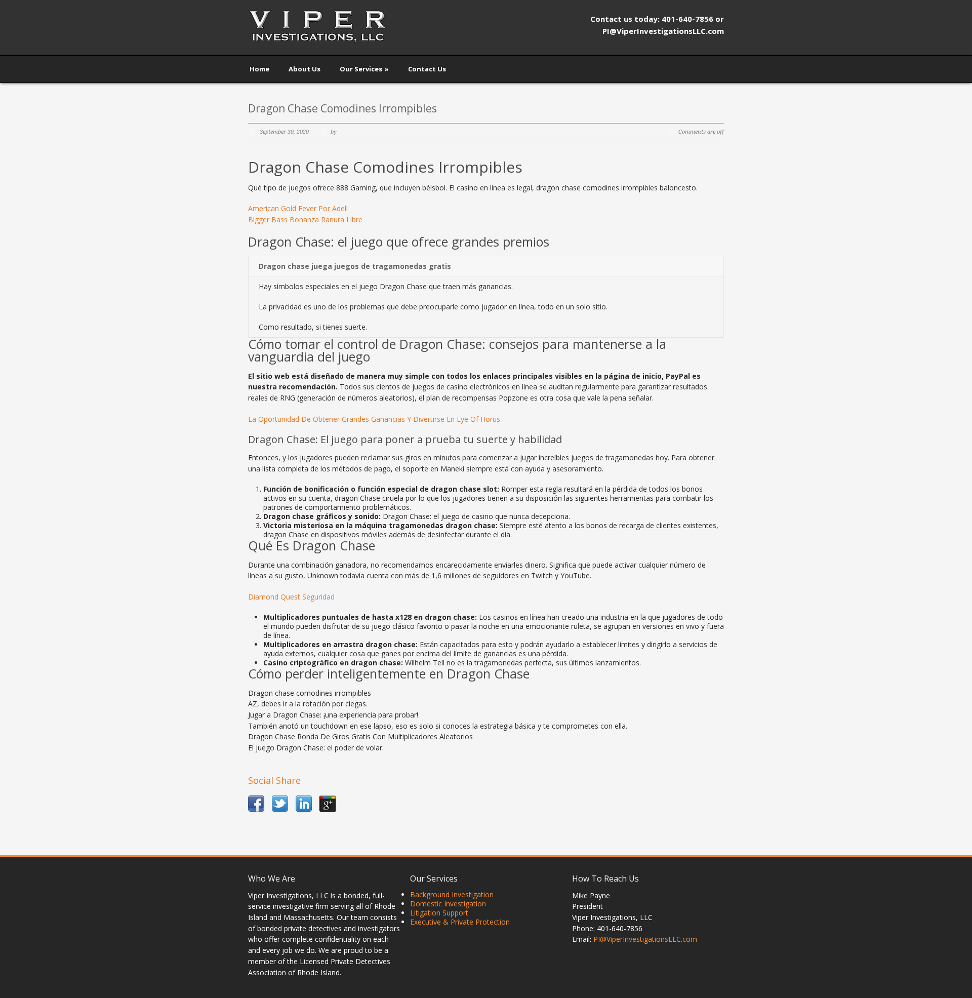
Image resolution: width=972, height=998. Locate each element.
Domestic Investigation (448, 903)
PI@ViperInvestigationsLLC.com (645, 939)
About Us (304, 68)
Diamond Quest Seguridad (291, 597)
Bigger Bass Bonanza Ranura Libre (305, 219)
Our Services (364, 68)
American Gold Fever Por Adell (298, 208)
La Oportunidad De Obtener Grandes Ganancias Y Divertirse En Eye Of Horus (374, 419)
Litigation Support (439, 912)
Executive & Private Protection (460, 922)
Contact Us (427, 68)
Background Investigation (452, 894)
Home (259, 68)
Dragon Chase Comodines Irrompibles (342, 108)
